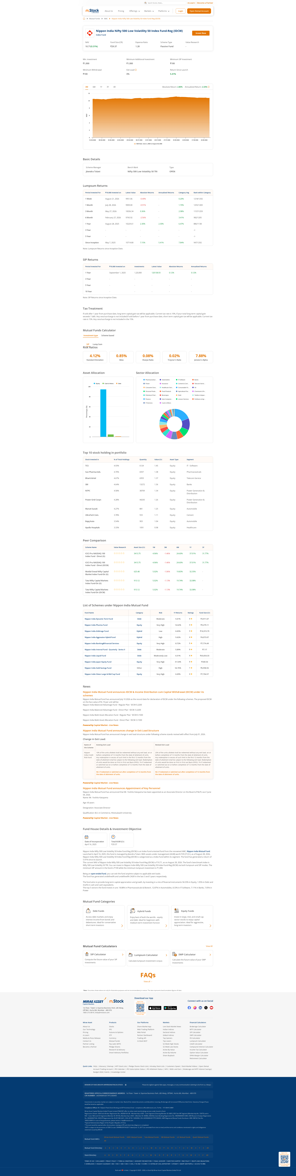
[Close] (177, 561)
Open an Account (162, 608)
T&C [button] (147, 612)
